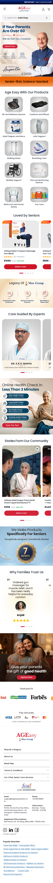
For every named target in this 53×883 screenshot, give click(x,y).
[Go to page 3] (28, 273)
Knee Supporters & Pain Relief (17, 849)
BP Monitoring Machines (14, 867)
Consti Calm (23, 870)
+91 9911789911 (37, 799)
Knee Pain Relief (11, 845)
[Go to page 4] (30, 273)
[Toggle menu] (4, 9)
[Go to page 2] (25, 273)
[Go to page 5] (33, 273)
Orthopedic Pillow (27, 845)
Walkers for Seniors (34, 863)
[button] (23, 73)
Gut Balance (9, 870)
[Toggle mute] (37, 449)
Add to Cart (20, 266)
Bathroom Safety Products (16, 856)
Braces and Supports (13, 874)
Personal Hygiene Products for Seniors (20, 852)
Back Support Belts (39, 849)
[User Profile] (43, 9)
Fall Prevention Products (14, 863)
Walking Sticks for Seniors (15, 859)
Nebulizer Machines (34, 867)
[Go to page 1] (21, 273)
